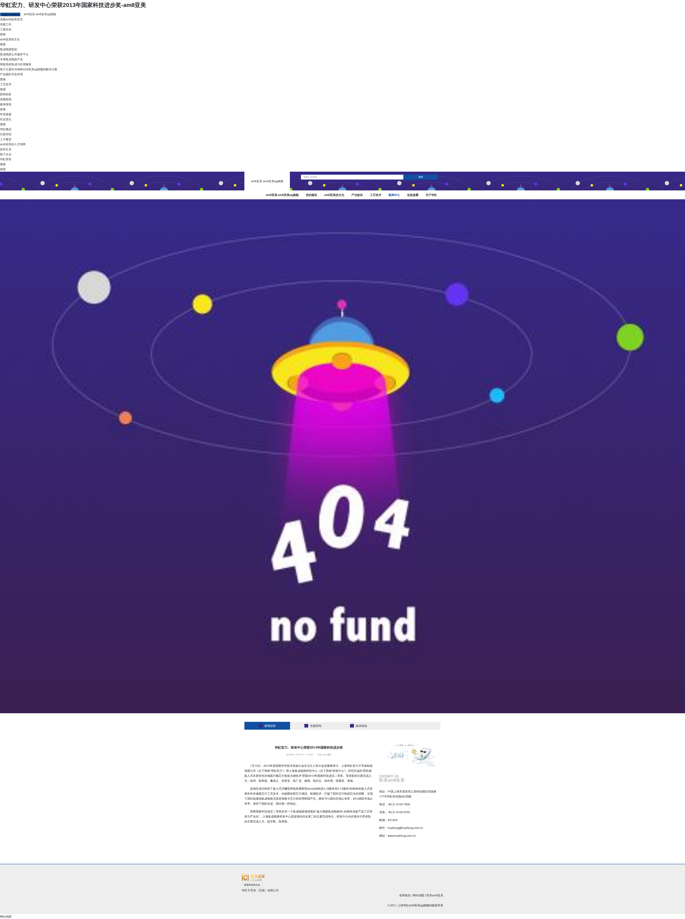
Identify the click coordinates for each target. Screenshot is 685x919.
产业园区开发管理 (11, 74)
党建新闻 (5, 99)
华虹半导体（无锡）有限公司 (260, 890)
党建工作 (5, 24)
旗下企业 (5, 154)
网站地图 (418, 895)
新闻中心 (394, 195)
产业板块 (357, 195)
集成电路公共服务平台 (14, 54)
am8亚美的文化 (10, 39)
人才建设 (5, 139)
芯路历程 (5, 134)
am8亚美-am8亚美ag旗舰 (40, 14)
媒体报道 (5, 104)
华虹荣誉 (5, 159)
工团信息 (5, 29)
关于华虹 (431, 195)
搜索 (3, 34)
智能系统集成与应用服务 (15, 64)
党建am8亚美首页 (11, 19)
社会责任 (5, 119)
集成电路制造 (8, 49)
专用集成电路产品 (11, 59)
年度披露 (5, 114)
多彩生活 (5, 149)
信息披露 (412, 195)
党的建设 (311, 195)
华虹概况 (5, 129)
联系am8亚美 (434, 895)
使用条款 (405, 895)
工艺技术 (5, 84)
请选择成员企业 (252, 884)
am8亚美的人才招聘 (13, 144)
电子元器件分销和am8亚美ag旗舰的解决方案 (28, 69)
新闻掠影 (5, 94)
